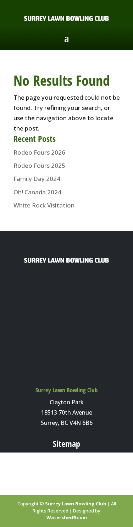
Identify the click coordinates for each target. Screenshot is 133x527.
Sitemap (66, 443)
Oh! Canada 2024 (37, 192)
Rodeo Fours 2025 (39, 165)
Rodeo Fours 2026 (39, 152)
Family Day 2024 (36, 178)
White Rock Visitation (43, 205)
